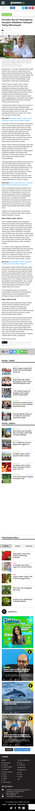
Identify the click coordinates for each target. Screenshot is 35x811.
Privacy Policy (21, 804)
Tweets (17, 546)
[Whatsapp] (18, 351)
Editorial (5, 765)
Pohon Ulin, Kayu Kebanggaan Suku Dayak (22, 589)
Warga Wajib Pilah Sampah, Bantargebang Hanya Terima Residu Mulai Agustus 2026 (22, 381)
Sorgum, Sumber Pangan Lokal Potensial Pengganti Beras (22, 577)
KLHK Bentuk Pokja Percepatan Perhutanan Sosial (23, 477)
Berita (4, 760)
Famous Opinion (7, 772)
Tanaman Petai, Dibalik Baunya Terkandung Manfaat (22, 600)
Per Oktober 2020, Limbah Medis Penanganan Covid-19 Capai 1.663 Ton (22, 467)
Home (4, 804)
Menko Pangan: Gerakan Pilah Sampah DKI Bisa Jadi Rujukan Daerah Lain (22, 370)
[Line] (22, 351)
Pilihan (5, 546)
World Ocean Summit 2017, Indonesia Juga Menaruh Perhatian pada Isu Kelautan (17, 184)
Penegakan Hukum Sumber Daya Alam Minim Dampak (21, 455)
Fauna (20, 774)
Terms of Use (12, 804)
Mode (4, 774)
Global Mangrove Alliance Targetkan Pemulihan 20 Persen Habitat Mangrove (17, 263)
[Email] (25, 351)
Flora (14, 551)
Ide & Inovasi (21, 767)
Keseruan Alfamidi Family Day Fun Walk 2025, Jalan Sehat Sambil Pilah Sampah (22, 415)
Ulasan (5, 778)
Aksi (14, 389)
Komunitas (22, 765)
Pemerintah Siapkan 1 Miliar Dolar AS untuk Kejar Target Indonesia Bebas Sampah (17, 119)
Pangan (14, 574)
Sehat (14, 563)
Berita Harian (7, 14)
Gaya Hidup (5, 769)
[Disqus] (17, 507)
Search (12, 7)
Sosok (20, 763)
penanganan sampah (15, 344)
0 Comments (7, 30)
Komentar (29, 546)
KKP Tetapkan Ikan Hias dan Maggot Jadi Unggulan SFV (22, 443)
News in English (7, 767)
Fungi (20, 776)
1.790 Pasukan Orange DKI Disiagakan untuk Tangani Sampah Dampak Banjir (21, 393)
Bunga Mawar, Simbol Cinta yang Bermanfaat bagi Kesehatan (21, 555)
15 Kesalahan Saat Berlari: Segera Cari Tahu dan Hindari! (22, 566)
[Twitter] (14, 351)
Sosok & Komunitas (24, 760)
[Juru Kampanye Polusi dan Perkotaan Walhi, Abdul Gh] (17, 665)
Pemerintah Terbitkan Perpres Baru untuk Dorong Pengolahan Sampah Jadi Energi (23, 404)
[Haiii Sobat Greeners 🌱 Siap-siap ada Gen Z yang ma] (17, 632)
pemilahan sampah (25, 342)
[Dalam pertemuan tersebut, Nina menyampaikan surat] (17, 730)
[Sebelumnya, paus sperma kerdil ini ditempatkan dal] (17, 698)
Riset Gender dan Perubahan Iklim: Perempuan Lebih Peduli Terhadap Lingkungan (22, 433)
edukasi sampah (14, 342)
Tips (4, 780)
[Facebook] (11, 351)
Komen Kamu (7, 782)
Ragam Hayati (22, 770)
